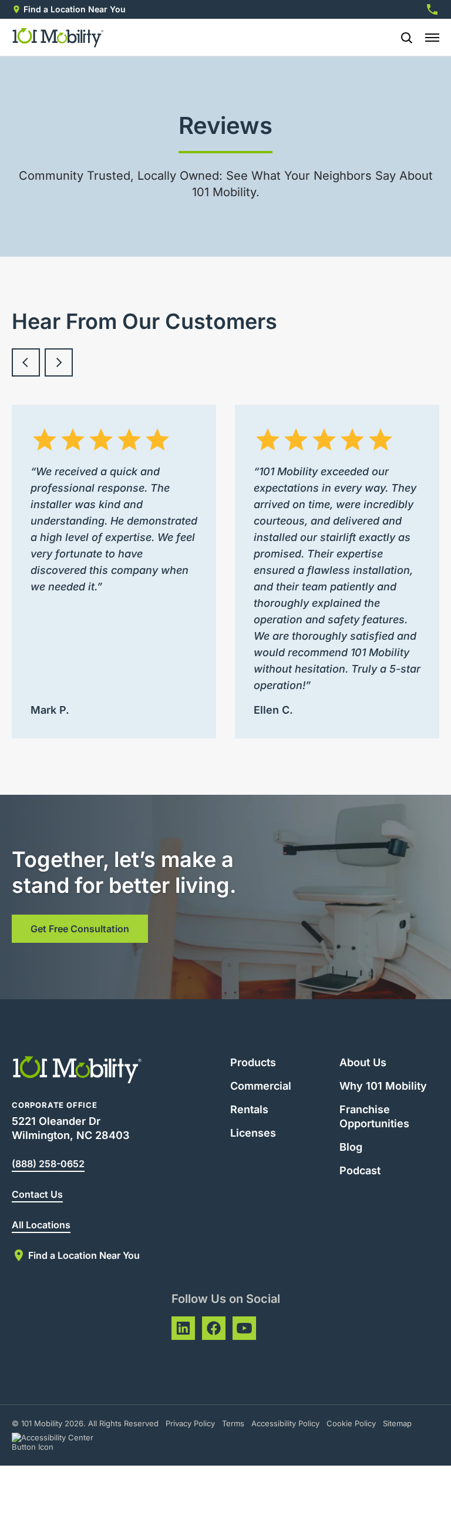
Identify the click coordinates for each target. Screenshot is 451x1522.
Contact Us (37, 1194)
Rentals (249, 1109)
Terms (233, 1423)
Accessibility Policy (285, 1423)
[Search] (401, 37)
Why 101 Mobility (383, 1086)
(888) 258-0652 (48, 1164)
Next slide (59, 362)
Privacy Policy (190, 1423)
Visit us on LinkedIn (183, 1328)
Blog (350, 1147)
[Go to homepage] (58, 38)
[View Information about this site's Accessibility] (63, 1442)
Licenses (253, 1133)
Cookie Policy (351, 1423)
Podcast (360, 1170)
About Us (362, 1062)
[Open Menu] (432, 37)
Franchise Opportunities (374, 1116)
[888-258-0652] (432, 9)
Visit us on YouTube (244, 1328)
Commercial (260, 1086)
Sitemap (397, 1423)
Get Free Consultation (80, 929)
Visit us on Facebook (214, 1328)
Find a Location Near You (74, 9)
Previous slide (26, 362)
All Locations (41, 1225)
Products (253, 1062)
